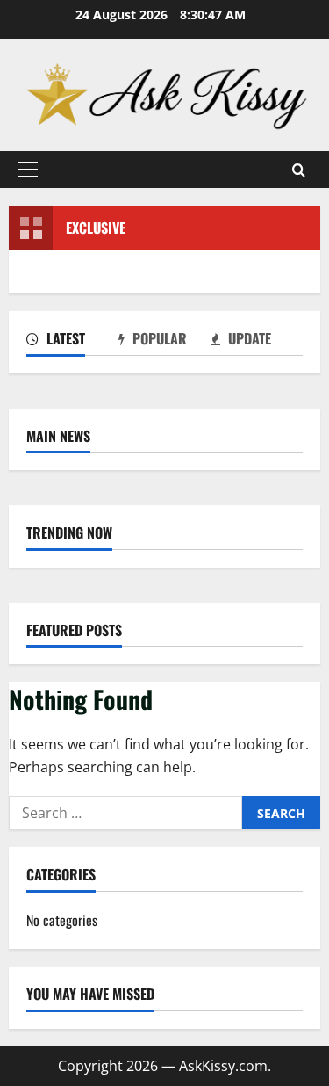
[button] (27, 169)
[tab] (72, 342)
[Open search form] (298, 170)
